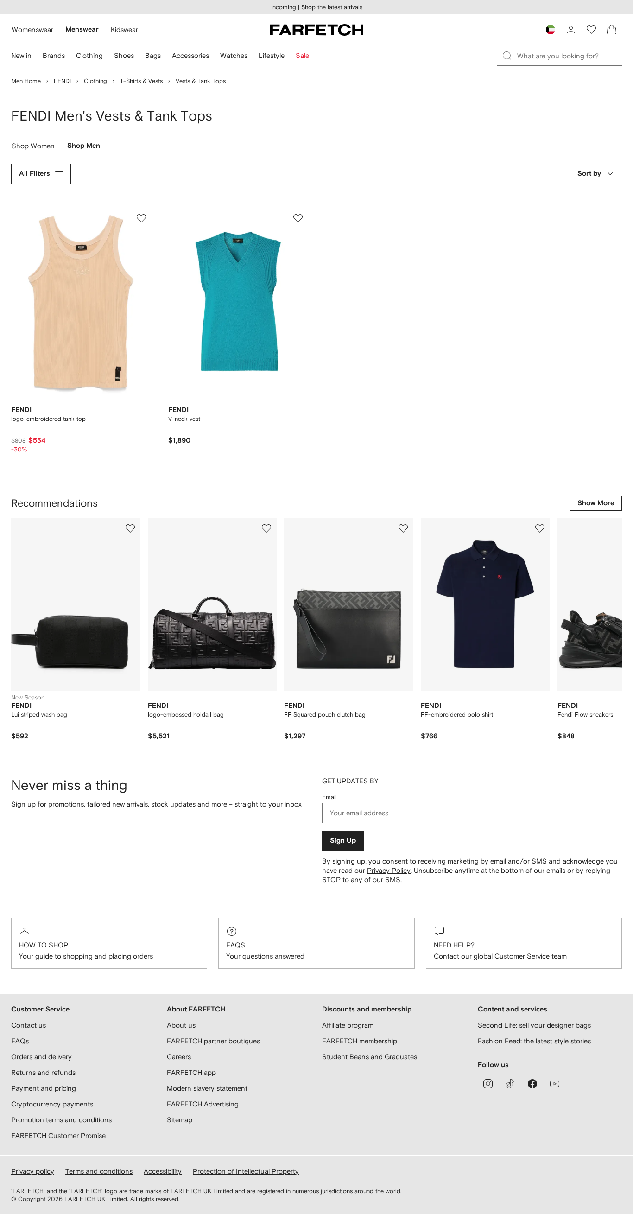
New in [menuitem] (21, 55)
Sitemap (179, 1119)
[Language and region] (550, 29)
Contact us (28, 1025)
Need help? (454, 944)
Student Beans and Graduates (369, 1056)
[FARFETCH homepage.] (316, 30)
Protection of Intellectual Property (246, 1171)
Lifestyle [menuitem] (272, 55)
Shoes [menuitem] (124, 55)
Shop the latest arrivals (331, 7)
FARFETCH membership (359, 1040)
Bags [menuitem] (153, 55)
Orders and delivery (41, 1056)
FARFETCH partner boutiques (213, 1040)
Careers (179, 1056)
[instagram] (488, 1084)
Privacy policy (32, 1171)
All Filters (34, 173)
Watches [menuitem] (233, 55)
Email (329, 797)
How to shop (43, 944)
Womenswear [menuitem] (32, 29)
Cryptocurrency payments (52, 1103)
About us (181, 1025)
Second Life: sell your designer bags (534, 1025)
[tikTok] (510, 1084)
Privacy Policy (389, 870)
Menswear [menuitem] (82, 29)
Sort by (589, 173)
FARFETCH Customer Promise (58, 1135)
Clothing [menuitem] (89, 55)
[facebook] (532, 1084)
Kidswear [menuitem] (124, 29)
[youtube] (554, 1084)
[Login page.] (571, 29)
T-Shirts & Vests (141, 81)
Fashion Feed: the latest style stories (534, 1040)
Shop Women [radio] (33, 147)
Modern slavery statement (207, 1088)
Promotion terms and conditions (61, 1119)
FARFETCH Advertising (203, 1103)
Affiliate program (347, 1025)
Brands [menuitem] (54, 55)
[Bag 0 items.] (611, 29)
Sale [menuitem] (302, 55)
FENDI (62, 81)
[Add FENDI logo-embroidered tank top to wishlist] (141, 218)
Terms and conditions (99, 1171)
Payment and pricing (43, 1088)
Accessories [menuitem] (190, 55)
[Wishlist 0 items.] (591, 29)
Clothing (95, 81)
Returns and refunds (43, 1072)
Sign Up (343, 840)
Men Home (26, 81)
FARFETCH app (191, 1072)
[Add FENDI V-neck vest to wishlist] (298, 218)
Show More (595, 503)
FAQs (235, 944)
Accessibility (163, 1171)
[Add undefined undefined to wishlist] (130, 528)
